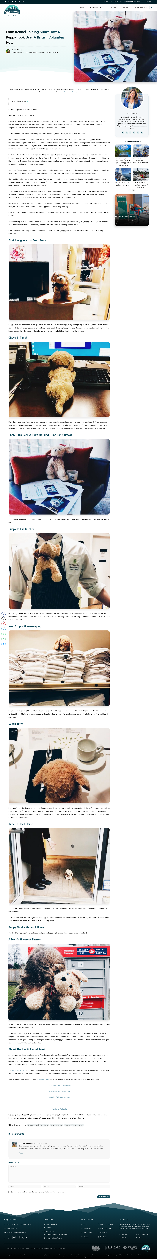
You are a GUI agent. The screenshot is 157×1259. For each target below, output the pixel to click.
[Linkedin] (12, 1)
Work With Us (143, 1234)
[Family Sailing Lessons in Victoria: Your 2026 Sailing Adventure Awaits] (141, 151)
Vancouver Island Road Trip (59, 1091)
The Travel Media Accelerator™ (55, 1235)
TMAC (140, 1237)
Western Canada (77, 1125)
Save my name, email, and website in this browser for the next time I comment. (37, 1192)
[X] (19, 1)
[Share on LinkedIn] (3, 629)
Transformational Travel (53, 1238)
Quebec (103, 1237)
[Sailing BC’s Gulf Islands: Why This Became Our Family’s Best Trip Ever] (123, 174)
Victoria (67, 1125)
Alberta (86, 1224)
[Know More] (115, 224)
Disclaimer (62, 1248)
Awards (124, 1237)
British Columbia (123, 156)
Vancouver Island (43, 1079)
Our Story (124, 1234)
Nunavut (103, 1233)
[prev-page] (129, 190)
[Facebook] (5, 1)
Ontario (86, 1237)
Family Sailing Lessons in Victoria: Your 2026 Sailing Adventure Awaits (140, 160)
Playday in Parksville (59, 1109)
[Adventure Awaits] (12, 10)
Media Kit (47, 1228)
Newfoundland (105, 1228)
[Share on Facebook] (3, 614)
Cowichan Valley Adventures (59, 1097)
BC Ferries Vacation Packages (59, 1085)
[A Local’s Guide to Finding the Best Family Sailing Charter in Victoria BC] (141, 174)
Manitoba (87, 1228)
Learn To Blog (49, 1231)
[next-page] (133, 190)
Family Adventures (41, 1125)
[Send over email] (3, 639)
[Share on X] (3, 619)
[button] (151, 7)
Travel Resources (50, 1224)
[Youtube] (22, 1)
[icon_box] (128, 219)
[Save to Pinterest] (3, 624)
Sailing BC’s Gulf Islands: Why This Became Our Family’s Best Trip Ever (123, 184)
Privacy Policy (53, 1248)
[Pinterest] (15, 1)
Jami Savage (18, 49)
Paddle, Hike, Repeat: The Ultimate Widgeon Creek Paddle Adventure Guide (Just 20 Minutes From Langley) (123, 162)
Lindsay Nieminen (26, 1143)
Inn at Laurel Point (19, 1070)
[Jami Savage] (9, 51)
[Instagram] (9, 1)
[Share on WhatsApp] (3, 634)
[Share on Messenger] (3, 644)
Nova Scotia (88, 1233)
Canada (30, 1125)
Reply (21, 1153)
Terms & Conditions (42, 1248)
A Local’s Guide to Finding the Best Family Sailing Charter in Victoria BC (140, 185)
